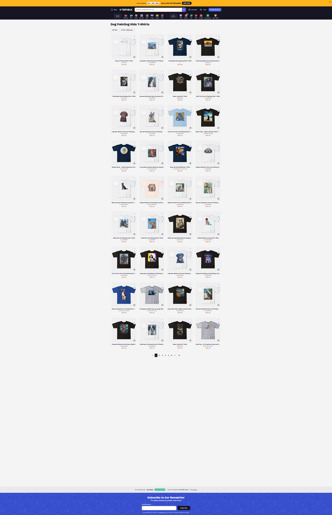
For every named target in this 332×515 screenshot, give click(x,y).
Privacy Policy (162, 512)
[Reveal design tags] (134, 57)
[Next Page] (179, 355)
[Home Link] (125, 10)
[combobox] (158, 10)
